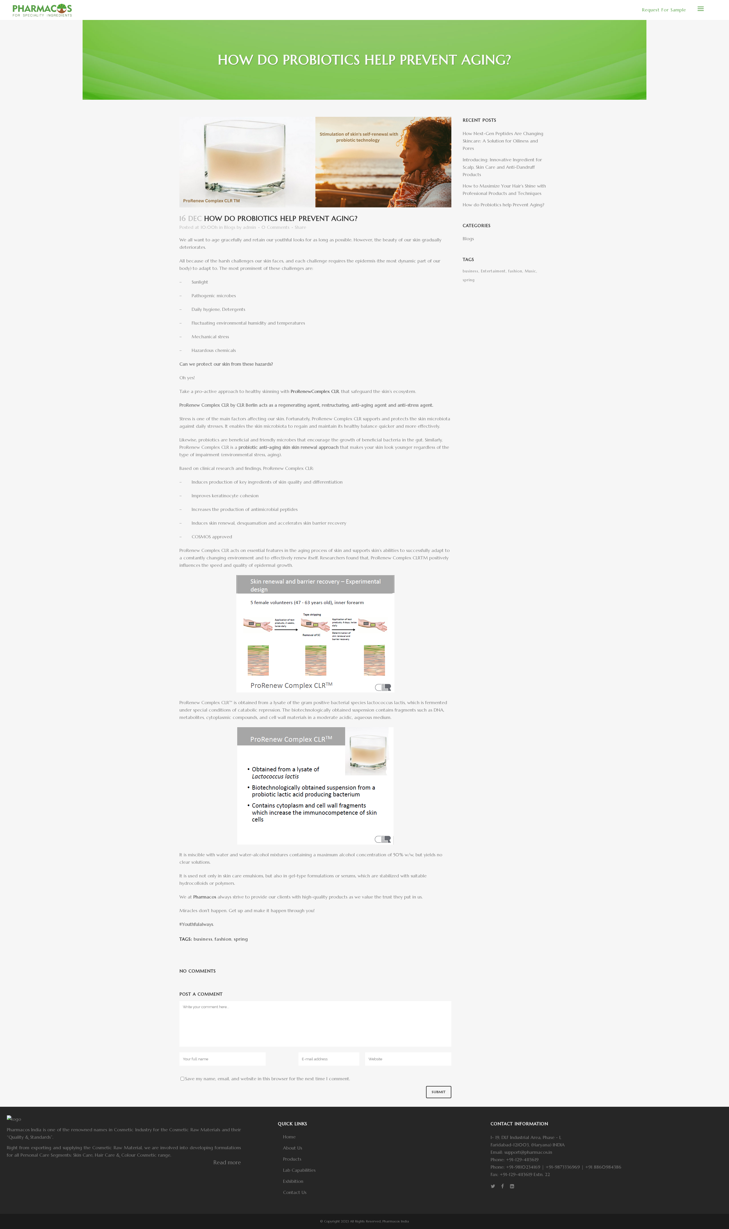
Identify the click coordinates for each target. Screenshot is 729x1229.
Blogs (229, 227)
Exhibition (293, 1181)
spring (241, 939)
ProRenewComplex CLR (315, 391)
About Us (292, 1148)
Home (289, 1137)
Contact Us (294, 1192)
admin (249, 227)
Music (530, 271)
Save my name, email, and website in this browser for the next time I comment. (267, 1078)
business (203, 939)
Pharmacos (204, 897)
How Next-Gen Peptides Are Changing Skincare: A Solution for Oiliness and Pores (503, 141)
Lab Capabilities (299, 1170)
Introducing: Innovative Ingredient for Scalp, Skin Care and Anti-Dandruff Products (502, 167)
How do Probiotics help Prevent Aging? (503, 204)
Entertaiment (493, 271)
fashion (223, 939)
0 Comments (275, 227)
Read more (227, 1162)
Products (292, 1159)
